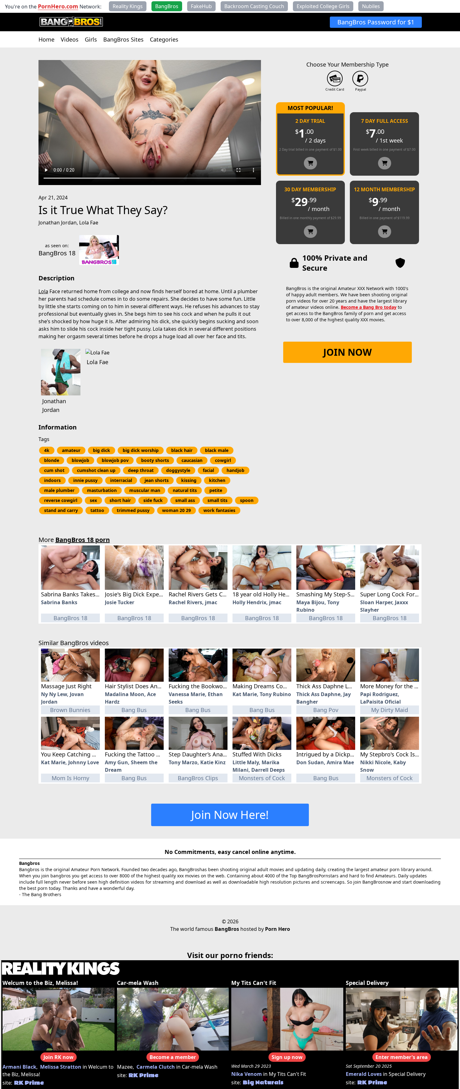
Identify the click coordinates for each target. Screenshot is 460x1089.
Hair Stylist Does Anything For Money (154, 686)
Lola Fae (88, 222)
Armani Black (19, 1066)
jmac (211, 602)
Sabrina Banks (59, 602)
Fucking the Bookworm (199, 686)
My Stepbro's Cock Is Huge (395, 754)
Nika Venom (246, 1074)
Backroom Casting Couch (254, 6)
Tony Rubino (275, 694)
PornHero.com (58, 6)
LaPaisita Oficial (380, 701)
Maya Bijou (310, 602)
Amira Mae (340, 762)
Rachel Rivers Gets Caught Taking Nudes (222, 594)
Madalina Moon (124, 694)
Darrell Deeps (268, 769)
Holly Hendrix (249, 602)
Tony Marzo (183, 762)
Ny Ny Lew (54, 694)
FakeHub (201, 6)
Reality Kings (128, 6)
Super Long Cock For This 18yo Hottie (409, 594)
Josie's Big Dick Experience (140, 594)
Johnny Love (83, 762)
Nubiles (371, 6)
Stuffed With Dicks (257, 754)
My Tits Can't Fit (253, 982)
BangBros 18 (56, 253)
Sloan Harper (376, 602)
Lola (43, 291)
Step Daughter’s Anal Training (208, 754)
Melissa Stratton (60, 1066)
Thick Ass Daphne (318, 694)
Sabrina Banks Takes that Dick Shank (90, 594)
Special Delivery (367, 982)
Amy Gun (116, 762)
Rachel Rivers (185, 602)
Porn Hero (277, 929)
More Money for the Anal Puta (400, 686)
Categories (164, 39)
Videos (70, 39)
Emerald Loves (364, 1074)
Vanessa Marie (187, 694)
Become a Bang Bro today (368, 307)
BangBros (227, 929)
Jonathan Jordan (57, 222)
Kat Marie (245, 694)
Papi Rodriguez (379, 694)
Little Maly (246, 762)
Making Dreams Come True (268, 686)
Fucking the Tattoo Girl (135, 754)
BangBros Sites (123, 39)
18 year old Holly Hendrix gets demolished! (290, 594)
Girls (91, 39)
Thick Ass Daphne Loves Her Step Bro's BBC (354, 686)
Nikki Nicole (375, 762)
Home (46, 39)
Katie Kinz (213, 762)
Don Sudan (310, 762)
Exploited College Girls (323, 6)
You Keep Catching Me (70, 754)
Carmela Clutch (155, 1066)
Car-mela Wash (138, 982)
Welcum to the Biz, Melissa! (40, 982)
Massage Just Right (66, 686)
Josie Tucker (119, 602)
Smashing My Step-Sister (329, 594)
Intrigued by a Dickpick (327, 754)
